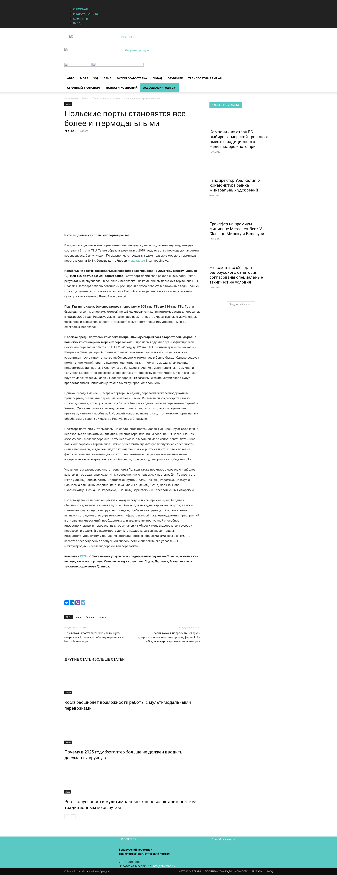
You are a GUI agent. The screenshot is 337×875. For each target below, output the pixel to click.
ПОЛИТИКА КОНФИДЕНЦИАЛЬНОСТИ (226, 871)
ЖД (95, 78)
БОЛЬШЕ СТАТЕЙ (109, 659)
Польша (90, 617)
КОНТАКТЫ (80, 18)
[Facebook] (114, 2)
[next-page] (73, 816)
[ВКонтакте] (66, 602)
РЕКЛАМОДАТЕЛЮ (85, 14)
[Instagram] (116, 2)
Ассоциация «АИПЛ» (159, 87)
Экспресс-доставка (132, 78)
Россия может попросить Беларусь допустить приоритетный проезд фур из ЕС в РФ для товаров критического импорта (169, 637)
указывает (138, 260)
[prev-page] (66, 816)
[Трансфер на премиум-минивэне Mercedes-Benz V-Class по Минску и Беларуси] (241, 212)
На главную (71, 98)
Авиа (108, 78)
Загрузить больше (239, 304)
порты (102, 617)
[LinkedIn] (72, 602)
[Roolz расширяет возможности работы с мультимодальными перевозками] (132, 679)
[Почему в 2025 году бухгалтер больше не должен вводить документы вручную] (132, 729)
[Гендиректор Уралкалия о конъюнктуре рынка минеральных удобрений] (241, 168)
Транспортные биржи (205, 78)
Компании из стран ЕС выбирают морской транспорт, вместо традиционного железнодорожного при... (239, 139)
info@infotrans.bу (164, 866)
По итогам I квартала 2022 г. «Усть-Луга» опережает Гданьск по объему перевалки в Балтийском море (94, 637)
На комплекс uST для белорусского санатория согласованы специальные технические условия (236, 275)
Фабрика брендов (99, 871)
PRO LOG (69, 131)
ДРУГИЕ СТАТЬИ (79, 659)
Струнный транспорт (83, 87)
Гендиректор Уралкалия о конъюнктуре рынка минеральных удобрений (234, 185)
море (78, 617)
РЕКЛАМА (257, 871)
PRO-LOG (87, 556)
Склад (157, 78)
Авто (70, 78)
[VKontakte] (122, 2)
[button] (268, 68)
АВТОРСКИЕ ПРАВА (190, 871)
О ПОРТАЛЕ (81, 9)
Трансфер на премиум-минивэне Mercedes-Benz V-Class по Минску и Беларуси (236, 229)
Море (84, 78)
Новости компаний (122, 87)
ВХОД (77, 23)
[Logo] (78, 65)
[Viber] (77, 602)
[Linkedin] (119, 2)
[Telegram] (83, 602)
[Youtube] (125, 2)
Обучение (175, 78)
